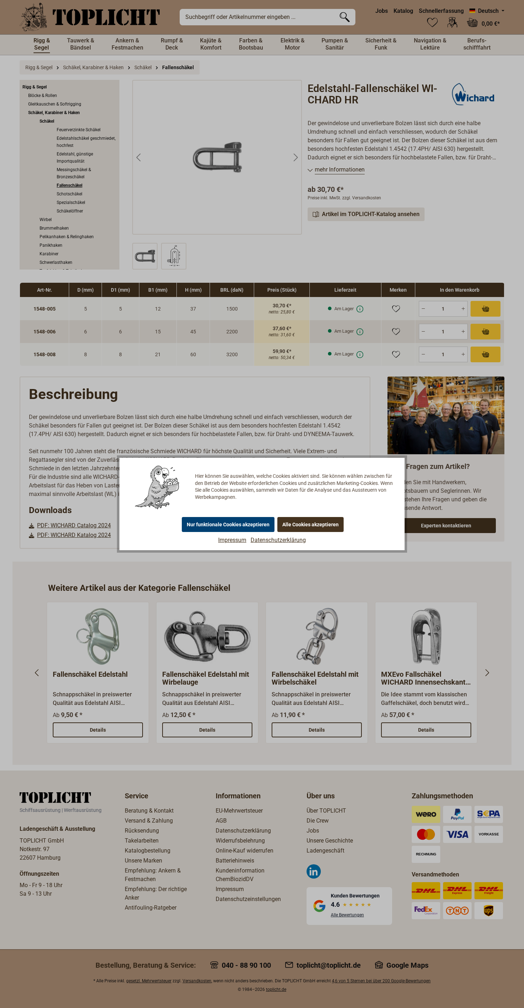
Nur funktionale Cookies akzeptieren (228, 524)
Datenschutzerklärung (278, 540)
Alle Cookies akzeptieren (310, 524)
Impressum (232, 540)
